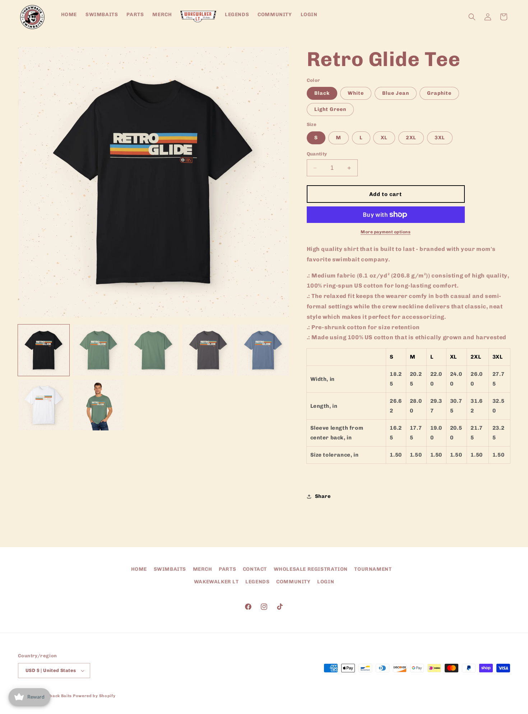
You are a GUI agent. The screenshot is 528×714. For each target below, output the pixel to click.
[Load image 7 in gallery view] (98, 405)
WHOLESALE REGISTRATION (311, 569)
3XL (440, 138)
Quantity (317, 154)
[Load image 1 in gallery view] (43, 350)
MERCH (202, 569)
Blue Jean (395, 93)
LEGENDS (257, 582)
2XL (411, 138)
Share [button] (323, 496)
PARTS (227, 569)
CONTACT (255, 569)
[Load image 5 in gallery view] (263, 350)
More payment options (386, 231)
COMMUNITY (293, 582)
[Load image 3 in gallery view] (153, 350)
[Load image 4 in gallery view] (208, 350)
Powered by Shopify (94, 696)
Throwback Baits (54, 696)
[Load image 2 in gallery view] (98, 350)
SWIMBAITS (170, 569)
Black (322, 93)
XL (384, 138)
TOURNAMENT (373, 569)
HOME (139, 569)
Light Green (330, 109)
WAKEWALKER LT (216, 582)
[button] (472, 17)
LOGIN (325, 582)
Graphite (439, 93)
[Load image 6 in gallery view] (43, 405)
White (356, 93)
